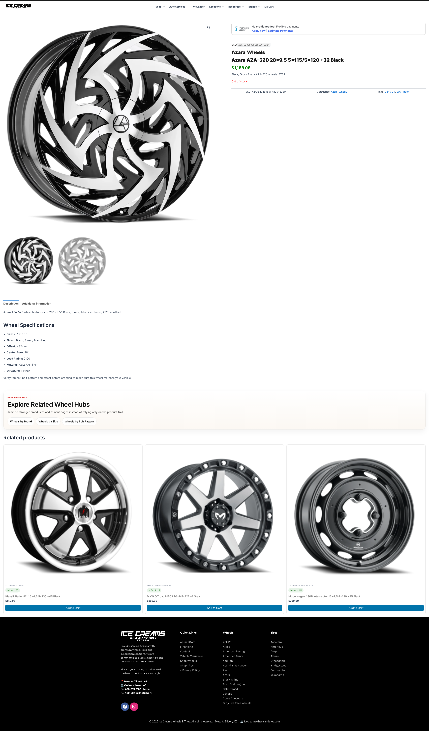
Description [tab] (11, 303)
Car (387, 91)
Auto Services (177, 6)
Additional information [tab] (36, 303)
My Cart (268, 6)
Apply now (259, 30)
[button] (163, 7)
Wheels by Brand (21, 421)
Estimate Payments (280, 30)
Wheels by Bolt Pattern (79, 421)
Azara (238, 52)
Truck (406, 91)
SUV (399, 91)
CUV (392, 91)
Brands (253, 6)
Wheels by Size (48, 421)
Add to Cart (73, 608)
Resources (234, 6)
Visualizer (199, 6)
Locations (215, 6)
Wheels (256, 52)
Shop (159, 6)
